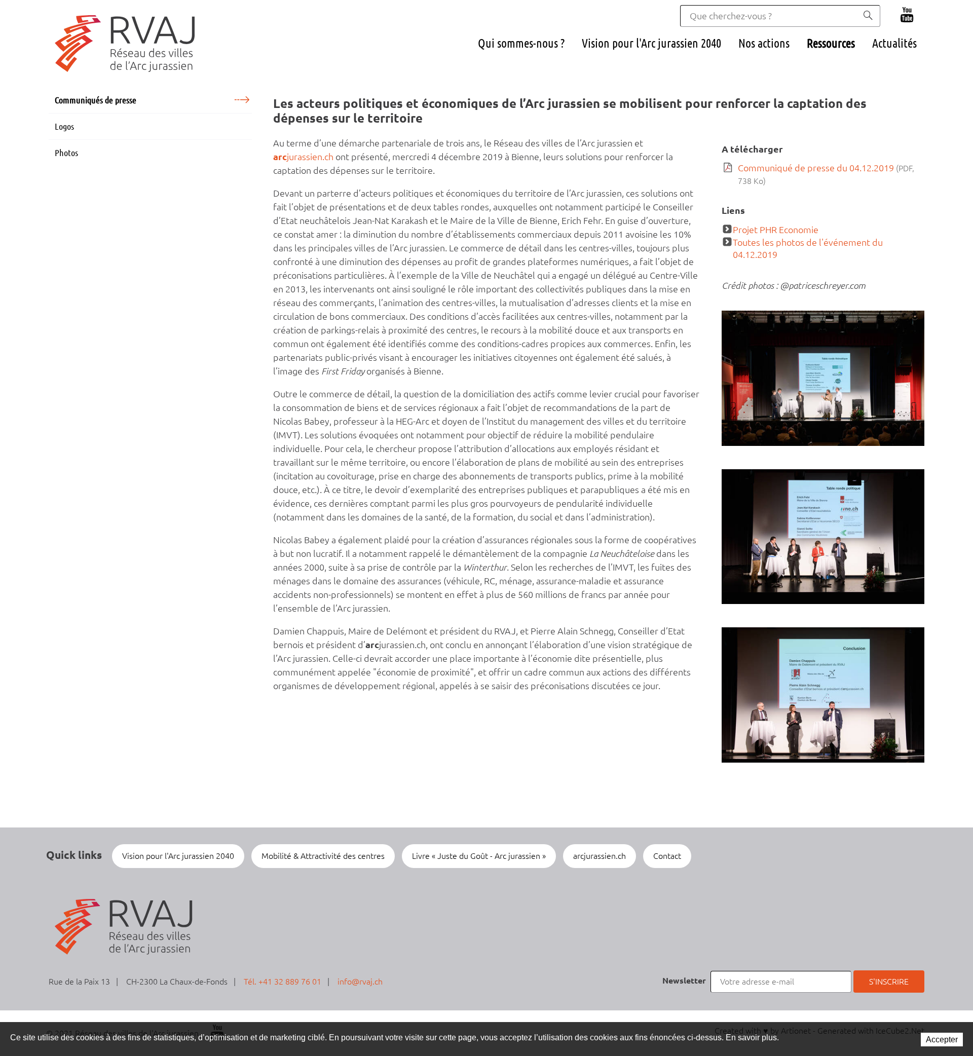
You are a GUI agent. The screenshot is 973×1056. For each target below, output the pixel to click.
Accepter (942, 1039)
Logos (64, 126)
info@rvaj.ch (360, 981)
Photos (66, 152)
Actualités (894, 43)
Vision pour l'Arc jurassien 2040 (651, 43)
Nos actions (764, 43)
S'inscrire (889, 981)
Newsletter (684, 980)
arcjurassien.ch (599, 855)
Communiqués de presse (95, 100)
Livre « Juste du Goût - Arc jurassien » (479, 855)
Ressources (831, 43)
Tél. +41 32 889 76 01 (282, 981)
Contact (667, 855)
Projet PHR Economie (775, 229)
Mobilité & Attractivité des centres (323, 855)
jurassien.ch (303, 157)
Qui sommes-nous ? (521, 43)
